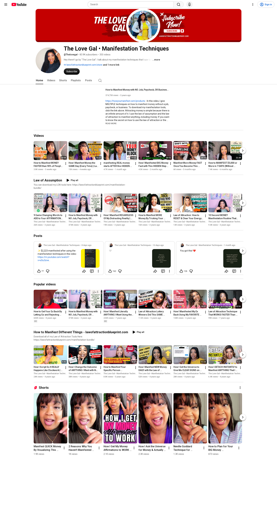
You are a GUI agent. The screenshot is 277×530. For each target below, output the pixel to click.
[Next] (242, 150)
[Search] (178, 4)
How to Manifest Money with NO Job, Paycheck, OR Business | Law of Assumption (137, 89)
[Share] (84, 271)
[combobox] (131, 4)
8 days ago (86, 245)
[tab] (39, 80)
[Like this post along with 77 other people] (39, 271)
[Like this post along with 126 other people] (181, 271)
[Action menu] (98, 271)
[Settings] (253, 4)
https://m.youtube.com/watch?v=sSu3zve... (53, 259)
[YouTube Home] (19, 4)
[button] (111, 123)
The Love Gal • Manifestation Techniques (52, 222)
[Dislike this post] (47, 271)
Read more (111, 123)
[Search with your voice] (189, 4)
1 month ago (229, 245)
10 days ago (158, 245)
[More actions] (66, 163)
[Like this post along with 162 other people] (110, 271)
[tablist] (138, 80)
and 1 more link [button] (111, 65)
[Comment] (92, 271)
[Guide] (6, 4)
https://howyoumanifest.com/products (125, 101)
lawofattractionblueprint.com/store (84, 65)
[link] (69, 259)
